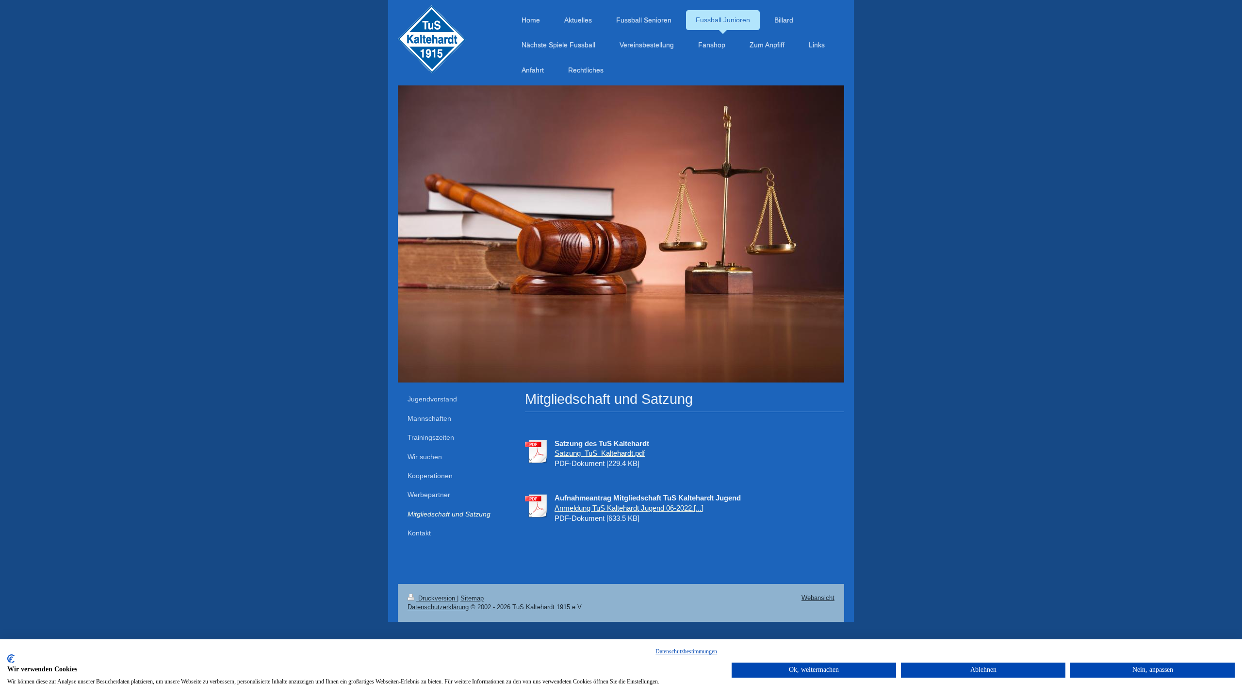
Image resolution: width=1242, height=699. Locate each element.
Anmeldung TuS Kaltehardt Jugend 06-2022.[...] (629, 508)
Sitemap (472, 598)
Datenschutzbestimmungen (686, 651)
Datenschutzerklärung (438, 607)
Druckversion (436, 598)
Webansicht (817, 597)
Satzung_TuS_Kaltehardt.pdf (600, 453)
